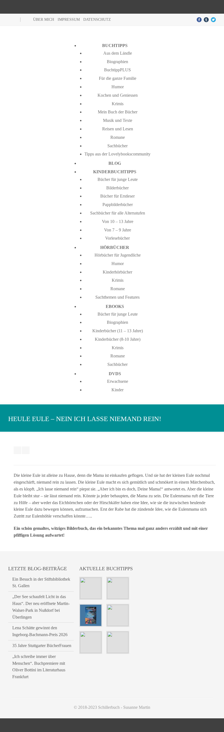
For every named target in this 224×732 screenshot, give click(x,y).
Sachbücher (117, 145)
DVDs (115, 373)
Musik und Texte (117, 120)
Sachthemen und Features (117, 297)
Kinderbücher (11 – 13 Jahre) (117, 330)
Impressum (69, 19)
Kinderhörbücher (117, 272)
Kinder (117, 389)
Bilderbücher (117, 188)
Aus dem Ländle (117, 53)
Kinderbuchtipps (114, 171)
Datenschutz (97, 19)
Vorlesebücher (117, 238)
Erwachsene (117, 381)
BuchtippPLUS (117, 69)
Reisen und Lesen (117, 129)
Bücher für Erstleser (117, 196)
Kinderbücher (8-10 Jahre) (117, 339)
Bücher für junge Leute (118, 179)
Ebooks (115, 306)
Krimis (117, 103)
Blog (114, 163)
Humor (117, 86)
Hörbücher (114, 247)
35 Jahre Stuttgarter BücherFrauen (41, 645)
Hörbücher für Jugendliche (118, 255)
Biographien (117, 61)
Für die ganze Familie (117, 78)
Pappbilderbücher (117, 204)
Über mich (43, 19)
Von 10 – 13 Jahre (117, 221)
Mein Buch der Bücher (117, 112)
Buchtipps (115, 45)
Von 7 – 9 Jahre (117, 230)
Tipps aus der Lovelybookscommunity (117, 154)
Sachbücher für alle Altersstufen (117, 213)
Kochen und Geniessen (118, 95)
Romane (117, 137)
